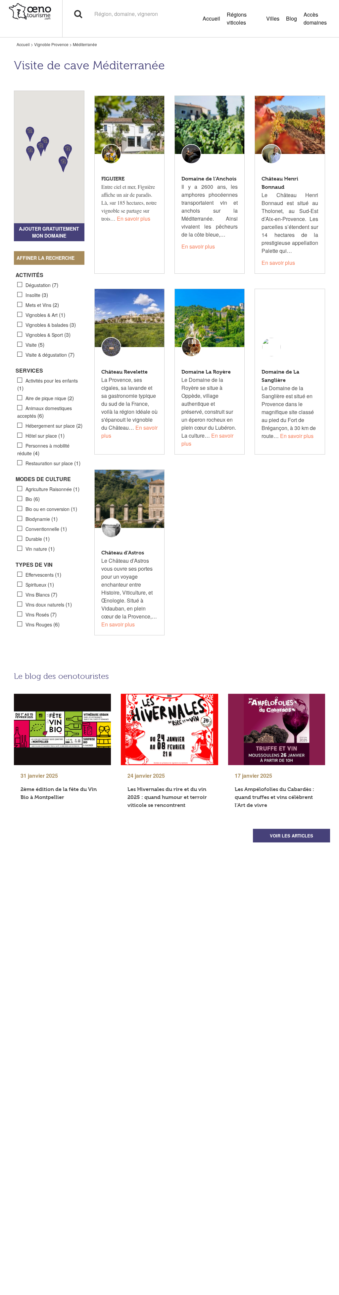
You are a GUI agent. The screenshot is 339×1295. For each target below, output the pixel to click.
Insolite (36, 295)
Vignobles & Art (45, 315)
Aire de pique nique (49, 398)
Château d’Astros (122, 552)
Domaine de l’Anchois (208, 179)
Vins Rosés (41, 614)
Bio (32, 499)
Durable (37, 538)
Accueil (211, 18)
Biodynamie (41, 519)
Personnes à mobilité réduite (43, 449)
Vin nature (40, 548)
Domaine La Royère (206, 372)
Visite (34, 344)
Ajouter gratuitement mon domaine (49, 232)
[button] (30, 153)
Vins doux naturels (48, 604)
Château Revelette (124, 372)
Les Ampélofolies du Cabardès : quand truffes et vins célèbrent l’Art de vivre (274, 797)
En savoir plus (133, 218)
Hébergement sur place (53, 425)
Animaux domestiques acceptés (44, 412)
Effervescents (43, 574)
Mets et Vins (42, 305)
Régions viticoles (237, 18)
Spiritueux (39, 584)
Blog (291, 18)
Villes (272, 18)
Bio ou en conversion (51, 509)
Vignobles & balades (50, 324)
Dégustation (41, 285)
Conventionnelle (46, 529)
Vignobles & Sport (48, 334)
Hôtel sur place (45, 435)
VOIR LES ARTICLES (291, 835)
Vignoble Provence (51, 44)
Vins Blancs (41, 594)
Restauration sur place (52, 463)
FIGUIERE (112, 179)
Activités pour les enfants (47, 384)
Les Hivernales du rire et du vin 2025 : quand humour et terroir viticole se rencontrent (167, 797)
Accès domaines (315, 18)
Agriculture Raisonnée (52, 489)
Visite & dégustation (49, 354)
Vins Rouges (42, 624)
